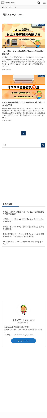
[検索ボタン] (39, 3)
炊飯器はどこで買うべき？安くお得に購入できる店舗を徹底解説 (23, 228)
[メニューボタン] (44, 3)
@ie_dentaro (23, 341)
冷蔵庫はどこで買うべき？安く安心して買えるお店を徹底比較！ (23, 220)
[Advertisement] (23, 174)
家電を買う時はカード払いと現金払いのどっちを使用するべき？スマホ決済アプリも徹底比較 (23, 235)
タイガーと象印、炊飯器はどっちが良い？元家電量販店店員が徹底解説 (23, 213)
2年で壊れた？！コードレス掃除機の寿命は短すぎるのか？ (23, 243)
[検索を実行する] (43, 145)
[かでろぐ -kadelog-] (8, 3)
